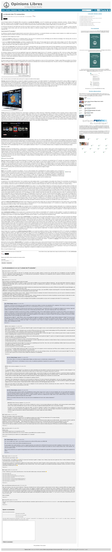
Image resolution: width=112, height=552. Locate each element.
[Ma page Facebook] (101, 10)
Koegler (5, 456)
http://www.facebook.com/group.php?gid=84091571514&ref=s (14, 478)
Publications (14, 10)
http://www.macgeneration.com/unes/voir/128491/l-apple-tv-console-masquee (19, 346)
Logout (86, 549)
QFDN (82, 132)
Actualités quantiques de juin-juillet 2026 (87, 16)
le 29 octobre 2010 (22, 366)
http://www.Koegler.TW (7, 473)
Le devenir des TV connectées (14, 14)
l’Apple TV (52, 27)
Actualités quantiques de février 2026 (86, 23)
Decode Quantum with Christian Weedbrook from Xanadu (90, 22)
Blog (29, 10)
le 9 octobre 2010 (13, 414)
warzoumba (6, 428)
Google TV (46, 27)
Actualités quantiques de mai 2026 (86, 17)
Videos (25, 10)
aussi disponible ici (51, 26)
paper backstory (99, 71)
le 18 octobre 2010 (15, 428)
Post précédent (37, 545)
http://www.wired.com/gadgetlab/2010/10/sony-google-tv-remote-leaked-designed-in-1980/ (21, 338)
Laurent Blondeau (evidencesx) (10, 485)
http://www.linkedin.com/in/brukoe (9, 480)
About (33, 10)
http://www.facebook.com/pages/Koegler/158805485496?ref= (14, 479)
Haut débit (60, 251)
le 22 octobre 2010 (13, 456)
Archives (8, 10)
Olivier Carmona (15, 402)
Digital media (52, 251)
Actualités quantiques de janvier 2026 (87, 24)
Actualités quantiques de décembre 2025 (87, 25)
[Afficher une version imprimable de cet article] (34, 16)
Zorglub (5, 414)
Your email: (3, 259)
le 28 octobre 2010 (23, 485)
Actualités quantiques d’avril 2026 (86, 19)
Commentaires (81, 549)
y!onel (5, 279)
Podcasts (20, 10)
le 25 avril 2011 (14, 499)
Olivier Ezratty (44, 251)
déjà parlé (40, 23)
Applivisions (5, 274)
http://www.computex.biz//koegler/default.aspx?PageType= (14, 475)
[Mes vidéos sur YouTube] (107, 10)
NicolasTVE (6, 499)
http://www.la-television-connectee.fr (50, 501)
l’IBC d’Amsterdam (71, 27)
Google (56, 251)
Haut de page (65, 549)
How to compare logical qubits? (85, 21)
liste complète (92, 88)
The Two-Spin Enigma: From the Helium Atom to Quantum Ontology (93, 69)
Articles (73, 549)
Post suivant (43, 545)
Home (3, 10)
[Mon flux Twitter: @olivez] (105, 10)
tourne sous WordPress (35, 549)
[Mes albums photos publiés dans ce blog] (98, 10)
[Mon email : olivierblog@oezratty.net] (95, 10)
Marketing (64, 251)
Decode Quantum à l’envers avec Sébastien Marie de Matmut (91, 18)
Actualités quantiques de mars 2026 (86, 20)
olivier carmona (11, 366)
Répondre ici (5, 277)
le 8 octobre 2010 (13, 279)
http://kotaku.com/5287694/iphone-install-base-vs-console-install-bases (39, 306)
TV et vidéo (68, 251)
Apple (48, 251)
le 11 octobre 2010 (18, 326)
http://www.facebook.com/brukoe (9, 477)
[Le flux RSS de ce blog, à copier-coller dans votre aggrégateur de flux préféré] (110, 10)
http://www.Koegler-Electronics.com (9, 474)
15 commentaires (28, 16)
